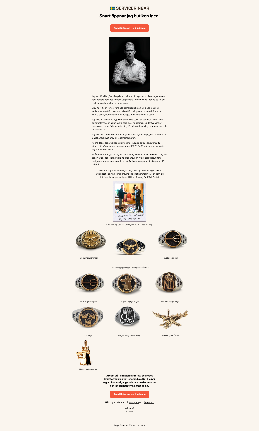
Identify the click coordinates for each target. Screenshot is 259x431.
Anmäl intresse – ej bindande (130, 28)
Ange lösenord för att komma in (129, 425)
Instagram (134, 402)
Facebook (149, 402)
